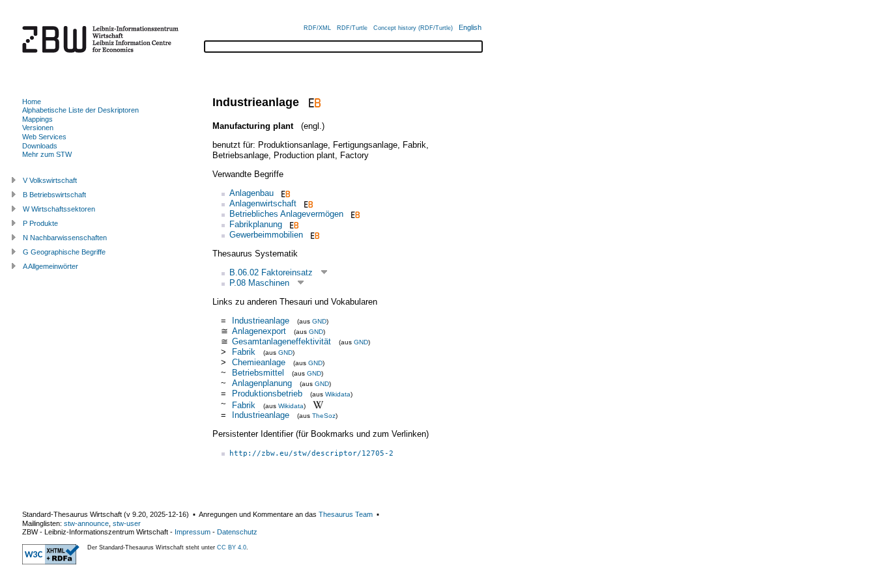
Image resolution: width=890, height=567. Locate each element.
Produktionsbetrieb (267, 393)
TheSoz (324, 415)
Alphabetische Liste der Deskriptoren (80, 110)
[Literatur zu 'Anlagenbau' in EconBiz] (284, 193)
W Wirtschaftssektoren (59, 209)
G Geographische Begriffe (64, 252)
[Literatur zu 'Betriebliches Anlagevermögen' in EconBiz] (354, 214)
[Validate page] (50, 562)
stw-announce (86, 523)
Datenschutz (237, 532)
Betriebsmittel (258, 373)
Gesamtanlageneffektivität (281, 341)
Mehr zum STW (47, 154)
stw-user (127, 523)
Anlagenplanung (262, 383)
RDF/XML (317, 28)
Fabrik (243, 352)
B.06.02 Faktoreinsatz (271, 272)
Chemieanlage (258, 362)
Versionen (37, 127)
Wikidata (338, 394)
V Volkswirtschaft (50, 180)
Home (31, 101)
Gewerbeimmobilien (266, 235)
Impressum (192, 532)
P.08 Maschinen (259, 283)
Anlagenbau (251, 193)
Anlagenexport (259, 331)
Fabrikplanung (255, 224)
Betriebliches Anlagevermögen (286, 214)
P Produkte (40, 223)
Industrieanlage (260, 320)
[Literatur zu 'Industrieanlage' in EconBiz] (313, 102)
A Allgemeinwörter (50, 266)
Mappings (37, 119)
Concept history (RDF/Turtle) (413, 28)
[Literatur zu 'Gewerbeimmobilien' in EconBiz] (313, 235)
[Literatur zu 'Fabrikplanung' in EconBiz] (292, 224)
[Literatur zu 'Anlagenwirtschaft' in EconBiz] (307, 203)
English (470, 27)
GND (319, 321)
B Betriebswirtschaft (54, 195)
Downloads (39, 146)
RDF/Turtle (352, 28)
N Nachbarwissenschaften (65, 238)
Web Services (44, 137)
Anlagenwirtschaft (262, 203)
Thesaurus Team (346, 514)
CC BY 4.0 (231, 547)
